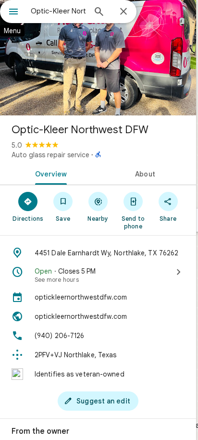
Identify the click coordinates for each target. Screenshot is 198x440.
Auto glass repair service (50, 155)
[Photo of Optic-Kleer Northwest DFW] (98, 57)
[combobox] (58, 11)
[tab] (49, 173)
